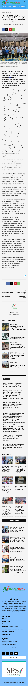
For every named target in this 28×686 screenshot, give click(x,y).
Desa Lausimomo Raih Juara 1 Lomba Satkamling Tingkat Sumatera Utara (7, 294)
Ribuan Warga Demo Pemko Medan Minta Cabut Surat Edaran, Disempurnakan (18, 365)
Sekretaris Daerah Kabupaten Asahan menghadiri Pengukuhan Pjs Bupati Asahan (21, 295)
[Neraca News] (3, 24)
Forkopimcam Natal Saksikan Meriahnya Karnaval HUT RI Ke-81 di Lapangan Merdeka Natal (13, 446)
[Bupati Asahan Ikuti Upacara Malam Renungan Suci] (21, 480)
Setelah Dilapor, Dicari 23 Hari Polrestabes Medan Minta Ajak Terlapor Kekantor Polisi (17, 356)
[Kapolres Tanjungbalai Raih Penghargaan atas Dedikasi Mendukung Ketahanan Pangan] (5, 549)
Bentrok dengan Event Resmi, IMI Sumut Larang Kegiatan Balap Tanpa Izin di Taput (13, 384)
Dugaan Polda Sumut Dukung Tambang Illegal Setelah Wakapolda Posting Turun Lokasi (18, 347)
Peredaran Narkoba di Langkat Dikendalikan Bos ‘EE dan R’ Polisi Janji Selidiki (18, 328)
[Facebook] (3, 29)
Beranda (3, 12)
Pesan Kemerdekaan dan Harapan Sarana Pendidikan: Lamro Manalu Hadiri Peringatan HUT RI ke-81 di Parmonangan (13, 406)
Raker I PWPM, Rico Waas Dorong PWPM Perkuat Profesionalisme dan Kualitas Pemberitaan (20, 470)
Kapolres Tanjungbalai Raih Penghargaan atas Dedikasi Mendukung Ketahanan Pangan (17, 549)
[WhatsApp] (13, 29)
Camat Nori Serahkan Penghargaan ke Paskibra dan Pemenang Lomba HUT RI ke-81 (7, 490)
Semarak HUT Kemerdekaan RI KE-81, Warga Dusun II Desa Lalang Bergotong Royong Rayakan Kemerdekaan (7, 510)
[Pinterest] (10, 29)
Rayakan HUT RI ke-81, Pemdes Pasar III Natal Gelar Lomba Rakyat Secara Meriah (7, 469)
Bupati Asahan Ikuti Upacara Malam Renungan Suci (20, 488)
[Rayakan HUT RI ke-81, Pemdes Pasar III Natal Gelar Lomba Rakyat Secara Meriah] (7, 460)
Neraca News (8, 24)
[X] (6, 29)
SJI (10, 77)
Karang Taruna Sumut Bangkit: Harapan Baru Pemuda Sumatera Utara (18, 559)
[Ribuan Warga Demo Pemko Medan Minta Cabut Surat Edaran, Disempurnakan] (5, 364)
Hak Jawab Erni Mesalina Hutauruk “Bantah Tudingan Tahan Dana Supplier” (18, 337)
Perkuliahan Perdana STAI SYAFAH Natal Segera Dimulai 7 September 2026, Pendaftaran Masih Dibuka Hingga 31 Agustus (18, 569)
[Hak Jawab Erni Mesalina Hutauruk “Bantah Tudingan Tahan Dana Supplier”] (5, 336)
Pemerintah (8, 12)
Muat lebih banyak (13, 371)
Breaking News (13, 324)
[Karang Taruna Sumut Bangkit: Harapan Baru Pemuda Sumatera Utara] (5, 559)
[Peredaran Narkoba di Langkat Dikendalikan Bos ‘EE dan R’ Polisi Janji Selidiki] (5, 327)
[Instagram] (7, 653)
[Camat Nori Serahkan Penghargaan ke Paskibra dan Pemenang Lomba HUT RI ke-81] (7, 480)
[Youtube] (16, 653)
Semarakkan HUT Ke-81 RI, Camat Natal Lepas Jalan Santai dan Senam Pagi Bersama (12, 437)
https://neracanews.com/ (14, 314)
